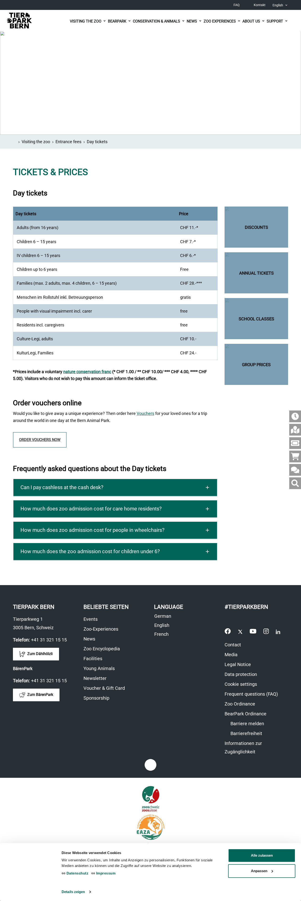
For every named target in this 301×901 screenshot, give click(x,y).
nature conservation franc (87, 371)
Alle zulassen (262, 855)
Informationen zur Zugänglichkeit (243, 747)
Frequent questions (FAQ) (251, 694)
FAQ (237, 5)
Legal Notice (238, 664)
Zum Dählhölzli (39, 654)
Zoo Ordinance (240, 704)
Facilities (92, 658)
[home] (14, 141)
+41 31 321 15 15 (49, 640)
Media (231, 654)
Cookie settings (241, 684)
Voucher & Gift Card (104, 688)
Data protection (241, 674)
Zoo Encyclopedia (101, 649)
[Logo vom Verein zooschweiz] (150, 799)
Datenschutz (76, 873)
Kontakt (259, 5)
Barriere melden (246, 723)
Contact (233, 645)
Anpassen (259, 871)
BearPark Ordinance (245, 714)
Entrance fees (68, 141)
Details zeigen (73, 892)
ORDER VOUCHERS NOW (39, 439)
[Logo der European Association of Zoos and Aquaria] (150, 827)
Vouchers (145, 413)
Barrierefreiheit (245, 733)
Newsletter (95, 678)
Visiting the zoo (36, 141)
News (89, 639)
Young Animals (99, 668)
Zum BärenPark (39, 694)
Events (90, 619)
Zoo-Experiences (100, 629)
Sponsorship (96, 698)
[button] (115, 487)
